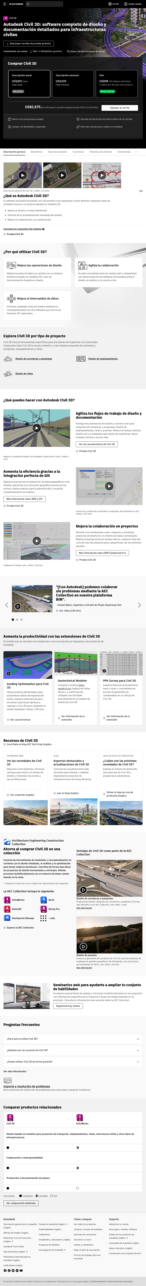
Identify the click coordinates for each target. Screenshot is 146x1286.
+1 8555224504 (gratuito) (50, 51)
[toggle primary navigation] (6, 4)
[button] (73, 1039)
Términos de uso (64, 1281)
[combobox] (44, 4)
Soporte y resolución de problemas (26, 1086)
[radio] (29, 83)
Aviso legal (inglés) (80, 1281)
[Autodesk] (16, 4)
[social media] (13, 1270)
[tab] (22, 175)
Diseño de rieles (24, 373)
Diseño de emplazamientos (103, 358)
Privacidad (7, 1281)
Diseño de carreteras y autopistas (33, 358)
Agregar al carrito (119, 107)
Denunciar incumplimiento (45, 1281)
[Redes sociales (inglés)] (13, 1270)
